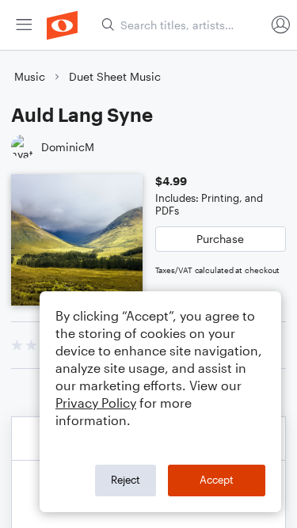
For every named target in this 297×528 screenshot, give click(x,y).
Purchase (220, 238)
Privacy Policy (95, 402)
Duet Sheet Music (115, 76)
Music (29, 76)
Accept (217, 479)
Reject (125, 479)
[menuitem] (24, 25)
